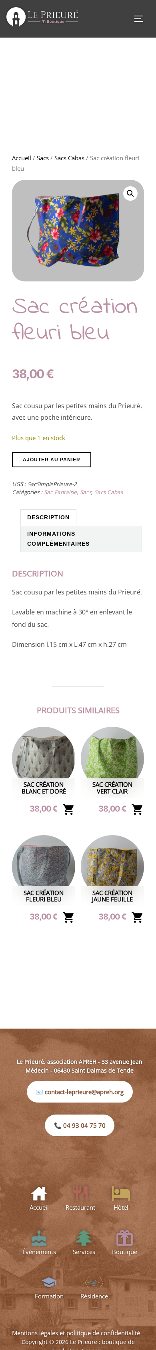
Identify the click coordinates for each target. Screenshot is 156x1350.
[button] (130, 193)
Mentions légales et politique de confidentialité (76, 1333)
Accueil (21, 158)
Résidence (94, 1296)
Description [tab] (48, 517)
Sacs (43, 158)
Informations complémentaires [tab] (58, 538)
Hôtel (121, 1207)
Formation (49, 1296)
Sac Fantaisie (60, 492)
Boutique (124, 1252)
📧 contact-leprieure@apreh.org (80, 1092)
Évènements (39, 1252)
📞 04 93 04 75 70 (80, 1125)
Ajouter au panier (51, 460)
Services (84, 1252)
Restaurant (80, 1207)
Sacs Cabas (69, 158)
